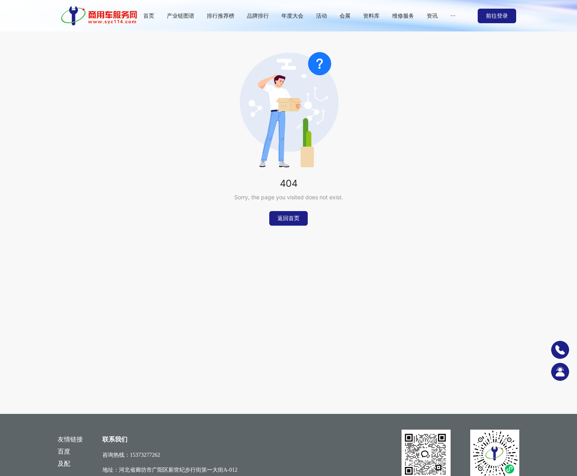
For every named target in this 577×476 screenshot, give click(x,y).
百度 (64, 451)
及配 (64, 463)
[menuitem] (149, 16)
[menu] (307, 16)
